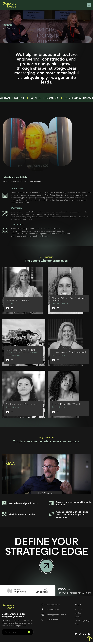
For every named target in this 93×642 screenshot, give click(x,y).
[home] (10, 5)
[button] (89, 5)
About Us (78, 609)
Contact (78, 617)
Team (77, 624)
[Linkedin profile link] (7, 308)
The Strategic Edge (82, 620)
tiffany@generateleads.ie (56, 615)
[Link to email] (12, 308)
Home (4, 28)
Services (78, 613)
